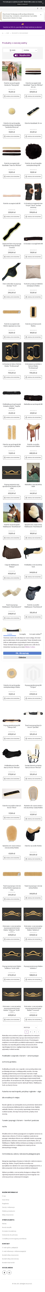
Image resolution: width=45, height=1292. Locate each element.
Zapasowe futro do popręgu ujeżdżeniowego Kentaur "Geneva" (11, 246)
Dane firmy (5, 1200)
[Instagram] (41, 8)
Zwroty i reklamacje (8, 1207)
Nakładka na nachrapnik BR (33, 404)
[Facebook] (37, 8)
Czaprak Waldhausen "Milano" (12, 566)
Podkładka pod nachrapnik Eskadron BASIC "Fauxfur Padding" (12, 406)
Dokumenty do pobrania (10, 1235)
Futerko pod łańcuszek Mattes (33, 325)
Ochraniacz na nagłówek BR (33, 244)
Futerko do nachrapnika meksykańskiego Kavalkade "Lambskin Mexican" (12, 125)
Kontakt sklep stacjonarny (10, 1255)
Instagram (9, 1272)
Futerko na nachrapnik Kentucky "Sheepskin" (12, 84)
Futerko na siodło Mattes (33, 846)
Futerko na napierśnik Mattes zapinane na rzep (11, 325)
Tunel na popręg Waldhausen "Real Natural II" (11, 606)
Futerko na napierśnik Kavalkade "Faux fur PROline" (11, 164)
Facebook (4, 1272)
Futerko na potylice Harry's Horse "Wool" (12, 807)
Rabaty (4, 1223)
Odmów (22, 657)
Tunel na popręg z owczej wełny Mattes (33, 887)
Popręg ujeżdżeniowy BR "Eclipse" (33, 686)
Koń (7, 33)
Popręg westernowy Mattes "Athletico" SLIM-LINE (11, 967)
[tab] (9, 635)
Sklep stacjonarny (8, 1215)
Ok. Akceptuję (22, 653)
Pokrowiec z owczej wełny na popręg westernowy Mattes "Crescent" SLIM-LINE (12, 1009)
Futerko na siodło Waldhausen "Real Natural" (33, 606)
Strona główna (3, 33)
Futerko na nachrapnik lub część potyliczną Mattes (12, 445)
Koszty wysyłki (6, 1227)
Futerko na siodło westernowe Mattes (33, 445)
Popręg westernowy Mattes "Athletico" (33, 967)
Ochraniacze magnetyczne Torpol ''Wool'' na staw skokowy (33, 205)
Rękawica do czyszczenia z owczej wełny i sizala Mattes (33, 807)
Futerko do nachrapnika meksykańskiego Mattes (12, 686)
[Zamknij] (41, 634)
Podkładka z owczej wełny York (33, 566)
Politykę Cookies (30, 647)
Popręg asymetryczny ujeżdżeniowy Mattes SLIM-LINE (12, 486)
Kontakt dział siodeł (8, 1262)
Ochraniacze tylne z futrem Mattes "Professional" (11, 365)
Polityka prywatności (8, 1211)
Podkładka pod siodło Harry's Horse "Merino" (12, 766)
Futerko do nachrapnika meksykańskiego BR (33, 164)
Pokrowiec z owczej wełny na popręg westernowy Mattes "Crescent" (33, 1008)
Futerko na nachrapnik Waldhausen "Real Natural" (12, 526)
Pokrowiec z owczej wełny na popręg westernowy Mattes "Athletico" (33, 928)
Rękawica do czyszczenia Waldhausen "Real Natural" (33, 526)
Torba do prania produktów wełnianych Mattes (33, 285)
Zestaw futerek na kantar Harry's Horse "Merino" (33, 766)
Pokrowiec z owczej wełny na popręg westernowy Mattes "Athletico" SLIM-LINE (12, 929)
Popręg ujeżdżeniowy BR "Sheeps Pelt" (11, 726)
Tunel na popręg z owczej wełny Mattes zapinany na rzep (12, 888)
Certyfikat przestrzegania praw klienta (14, 1238)
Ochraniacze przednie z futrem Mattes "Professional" (33, 366)
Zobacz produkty (22, 4)
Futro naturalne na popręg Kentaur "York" (12, 285)
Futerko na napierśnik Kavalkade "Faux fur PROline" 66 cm (33, 85)
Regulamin (5, 1203)
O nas (4, 1196)
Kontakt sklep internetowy (10, 1259)
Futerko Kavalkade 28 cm (33, 123)
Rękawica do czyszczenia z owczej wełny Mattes (12, 847)
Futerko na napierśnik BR (11, 203)
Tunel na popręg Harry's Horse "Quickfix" (33, 726)
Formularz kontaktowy (9, 1231)
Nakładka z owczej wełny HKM (33, 485)
